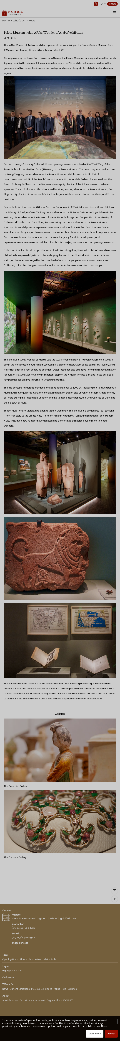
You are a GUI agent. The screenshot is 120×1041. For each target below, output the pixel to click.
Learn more (95, 1034)
